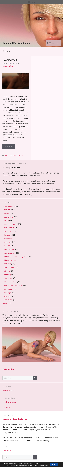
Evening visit (9, 59)
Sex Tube (6, 407)
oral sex (20, 156)
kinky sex (8, 242)
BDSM (6, 213)
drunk (6, 221)
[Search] (35, 378)
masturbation (9, 253)
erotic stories (10, 156)
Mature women (10, 260)
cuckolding (8, 217)
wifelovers (8, 300)
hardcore (8, 235)
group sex (8, 231)
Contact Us (7, 450)
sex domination (10, 282)
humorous (8, 239)
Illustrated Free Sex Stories (16, 43)
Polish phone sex (9, 402)
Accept (54, 464)
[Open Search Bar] (47, 43)
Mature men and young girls (15, 257)
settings (45, 465)
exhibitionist (9, 228)
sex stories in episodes (13, 285)
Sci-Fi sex (8, 278)
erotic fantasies (10, 224)
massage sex (9, 249)
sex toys (7, 293)
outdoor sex (9, 267)
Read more (8, 146)
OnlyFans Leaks (8, 390)
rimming (7, 275)
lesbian (7, 246)
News (4, 303)
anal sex (7, 210)
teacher (7, 296)
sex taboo (8, 289)
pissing (7, 271)
